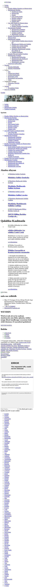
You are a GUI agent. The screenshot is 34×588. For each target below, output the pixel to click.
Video (9, 80)
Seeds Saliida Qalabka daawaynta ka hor (19, 147)
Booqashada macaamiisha (15, 78)
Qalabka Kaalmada (17, 52)
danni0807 (4, 357)
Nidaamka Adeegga (13, 83)
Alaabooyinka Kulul (24, 342)
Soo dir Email (5, 354)
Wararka (6, 65)
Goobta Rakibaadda (13, 75)
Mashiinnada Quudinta (14, 55)
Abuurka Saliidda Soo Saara (9, 345)
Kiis (9, 71)
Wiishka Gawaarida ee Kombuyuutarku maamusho (18, 251)
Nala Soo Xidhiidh (9, 89)
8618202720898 (5, 355)
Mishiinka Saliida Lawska (17, 195)
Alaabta (6, 7)
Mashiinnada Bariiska (14, 10)
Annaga (6, 86)
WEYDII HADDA (6, 325)
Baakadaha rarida (13, 76)
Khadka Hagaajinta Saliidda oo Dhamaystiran (17, 143)
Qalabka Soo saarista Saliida (20, 46)
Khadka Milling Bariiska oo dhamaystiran (20, 8)
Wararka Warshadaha (14, 68)
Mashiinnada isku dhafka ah (20, 59)
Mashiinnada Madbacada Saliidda (21, 44)
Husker (14, 15)
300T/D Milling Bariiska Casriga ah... (17, 215)
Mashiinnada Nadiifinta (18, 29)
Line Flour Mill (16, 24)
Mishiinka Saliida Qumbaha (18, 177)
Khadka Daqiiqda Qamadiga (20, 26)
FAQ (9, 84)
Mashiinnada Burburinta (18, 57)
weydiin (10, 242)
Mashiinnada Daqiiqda (14, 28)
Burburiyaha (15, 13)
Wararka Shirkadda (13, 67)
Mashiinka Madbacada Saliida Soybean (16, 187)
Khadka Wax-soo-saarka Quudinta (18, 54)
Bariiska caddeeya (17, 18)
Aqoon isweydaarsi (13, 73)
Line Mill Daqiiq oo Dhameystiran (18, 23)
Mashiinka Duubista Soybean (17, 349)
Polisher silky (15, 21)
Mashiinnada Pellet (17, 60)
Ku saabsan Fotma (13, 88)
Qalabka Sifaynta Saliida (19, 47)
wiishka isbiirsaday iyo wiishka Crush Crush (16, 231)
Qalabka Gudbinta (17, 33)
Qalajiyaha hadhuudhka (15, 63)
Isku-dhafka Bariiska (12, 350)
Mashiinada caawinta (18, 34)
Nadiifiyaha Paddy (17, 12)
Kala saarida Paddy (17, 16)
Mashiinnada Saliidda (14, 39)
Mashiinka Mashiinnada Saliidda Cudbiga (17, 205)
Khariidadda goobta (6, 344)
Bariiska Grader (16, 20)
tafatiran (15, 242)
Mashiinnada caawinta (18, 62)
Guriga (6, 5)
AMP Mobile (17, 344)
